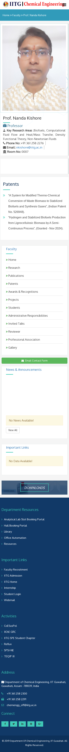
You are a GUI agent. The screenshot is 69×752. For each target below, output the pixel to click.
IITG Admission (13, 575)
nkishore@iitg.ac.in (29, 147)
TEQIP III (9, 656)
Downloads (34, 487)
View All (12, 430)
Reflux (8, 644)
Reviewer (14, 331)
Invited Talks (16, 323)
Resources (10, 544)
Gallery (12, 347)
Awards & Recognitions (23, 291)
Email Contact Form (36, 360)
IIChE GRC (10, 631)
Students (14, 307)
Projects (13, 299)
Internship (10, 588)
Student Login (12, 594)
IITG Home (10, 581)
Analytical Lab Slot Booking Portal (24, 519)
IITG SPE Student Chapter (19, 638)
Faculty (16, 15)
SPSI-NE (9, 650)
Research (14, 267)
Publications (16, 275)
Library (8, 531)
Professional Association (24, 339)
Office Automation (15, 537)
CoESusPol (10, 625)
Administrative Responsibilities (28, 315)
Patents (13, 283)
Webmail (9, 600)
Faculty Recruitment (16, 569)
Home (6, 15)
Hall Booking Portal (15, 525)
